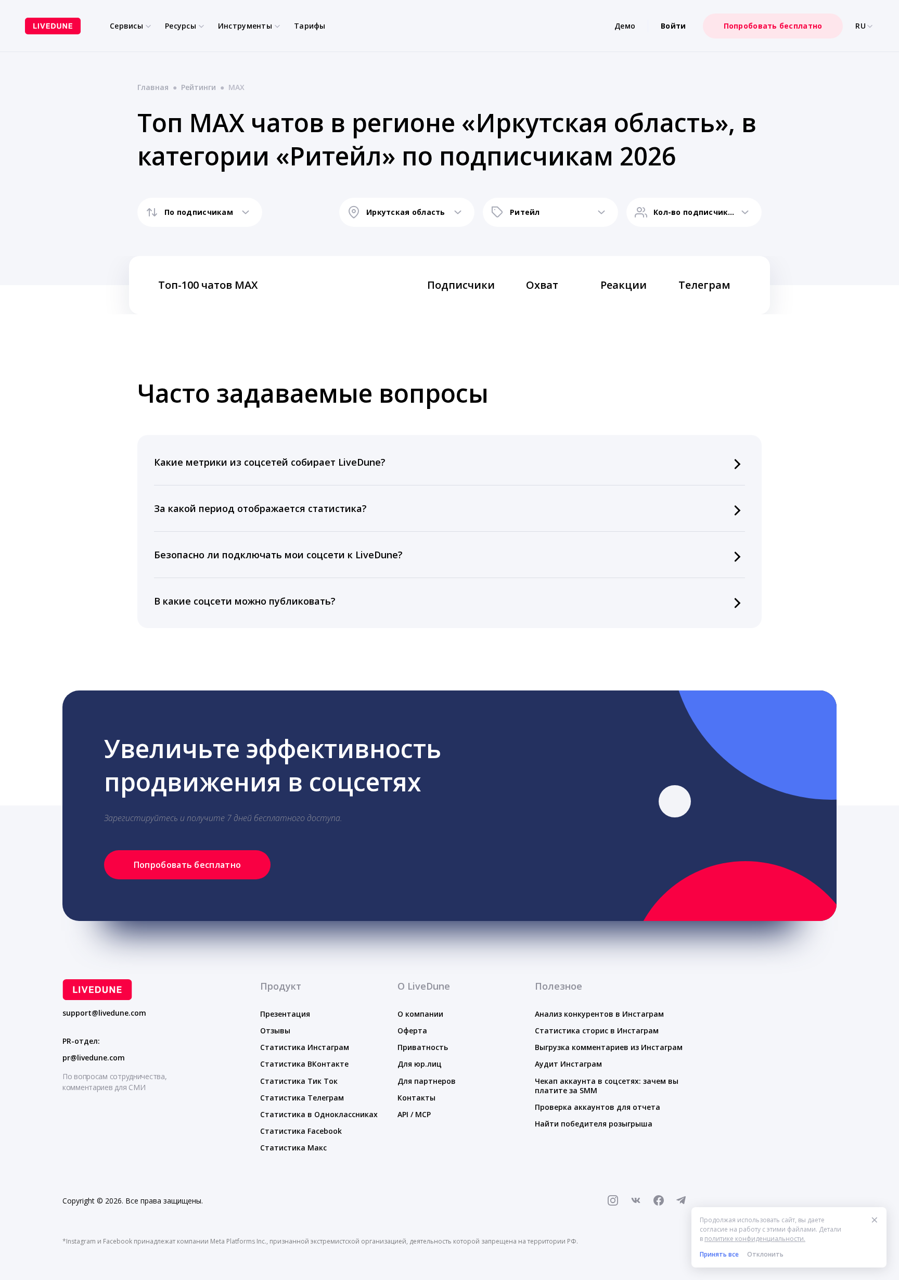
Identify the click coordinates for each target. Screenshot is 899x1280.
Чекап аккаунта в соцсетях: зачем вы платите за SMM (606, 1085)
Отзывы (275, 1030)
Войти (673, 26)
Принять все (719, 1254)
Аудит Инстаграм (568, 1064)
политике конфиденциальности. (754, 1238)
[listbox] (199, 212)
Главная (153, 87)
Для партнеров (426, 1081)
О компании (420, 1014)
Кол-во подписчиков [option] (694, 212)
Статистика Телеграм (302, 1098)
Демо (624, 26)
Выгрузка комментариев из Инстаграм (609, 1047)
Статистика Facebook (301, 1131)
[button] (449, 462)
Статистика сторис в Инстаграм (597, 1030)
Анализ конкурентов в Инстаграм (599, 1014)
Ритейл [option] (525, 212)
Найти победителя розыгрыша (593, 1124)
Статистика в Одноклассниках (319, 1114)
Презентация (285, 1014)
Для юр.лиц (419, 1064)
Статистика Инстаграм (304, 1047)
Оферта (412, 1030)
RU (860, 26)
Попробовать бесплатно (773, 26)
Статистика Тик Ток (299, 1081)
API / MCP (414, 1114)
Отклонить (765, 1254)
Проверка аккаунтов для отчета (597, 1107)
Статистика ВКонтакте (304, 1064)
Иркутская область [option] (405, 212)
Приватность (422, 1047)
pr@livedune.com (93, 1057)
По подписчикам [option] (198, 212)
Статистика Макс (293, 1148)
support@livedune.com (104, 1013)
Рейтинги (198, 87)
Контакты (416, 1098)
